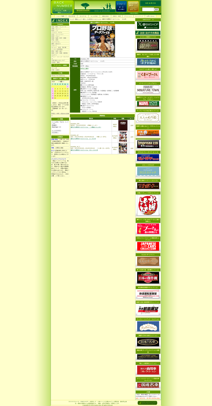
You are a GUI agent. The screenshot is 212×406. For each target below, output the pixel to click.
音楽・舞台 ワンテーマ (59, 27)
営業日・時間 (117, 16)
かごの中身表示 (56, 130)
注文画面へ (55, 132)
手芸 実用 (55, 40)
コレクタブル (56, 42)
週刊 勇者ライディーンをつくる (148, 180)
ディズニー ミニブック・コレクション (148, 319)
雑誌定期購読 (134, 13)
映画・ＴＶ (55, 30)
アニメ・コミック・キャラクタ (60, 57)
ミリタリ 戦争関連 (57, 49)
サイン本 (54, 68)
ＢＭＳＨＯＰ (84, 401)
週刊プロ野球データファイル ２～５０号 (83, 138)
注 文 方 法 (83, 16)
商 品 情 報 (72, 16)
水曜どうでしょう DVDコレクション (148, 193)
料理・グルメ (56, 36)
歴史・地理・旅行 (57, 51)
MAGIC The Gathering (58, 75)
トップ (72, 19)
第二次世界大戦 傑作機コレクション (148, 270)
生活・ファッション (57, 34)
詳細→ (66, 78)
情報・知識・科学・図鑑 (59, 38)
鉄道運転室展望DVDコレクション (148, 287)
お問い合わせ (150, 16)
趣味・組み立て (56, 43)
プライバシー (128, 16)
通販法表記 (105, 16)
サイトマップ (139, 16)
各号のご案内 (84, 68)
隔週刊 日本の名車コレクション (148, 335)
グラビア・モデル (57, 32)
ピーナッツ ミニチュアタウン (148, 83)
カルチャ (54, 55)
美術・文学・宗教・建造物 (59, 53)
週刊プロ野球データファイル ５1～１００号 (84, 150)
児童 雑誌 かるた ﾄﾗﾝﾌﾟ (58, 60)
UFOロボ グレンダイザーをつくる (148, 152)
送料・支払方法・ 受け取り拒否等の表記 (148, 398)
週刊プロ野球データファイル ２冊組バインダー (86, 127)
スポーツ (54, 45)
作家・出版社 (56, 70)
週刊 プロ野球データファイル (92, 19)
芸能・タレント (56, 28)
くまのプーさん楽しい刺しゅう (148, 69)
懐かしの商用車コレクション (148, 363)
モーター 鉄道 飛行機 (59, 47)
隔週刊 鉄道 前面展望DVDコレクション (148, 302)
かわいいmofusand (148, 165)
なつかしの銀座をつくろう (148, 37)
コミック (121, 13)
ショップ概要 (60, 16)
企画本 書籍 (56, 62)
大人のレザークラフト (148, 254)
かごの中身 (94, 16)
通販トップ (78, 19)
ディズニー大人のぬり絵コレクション (148, 110)
